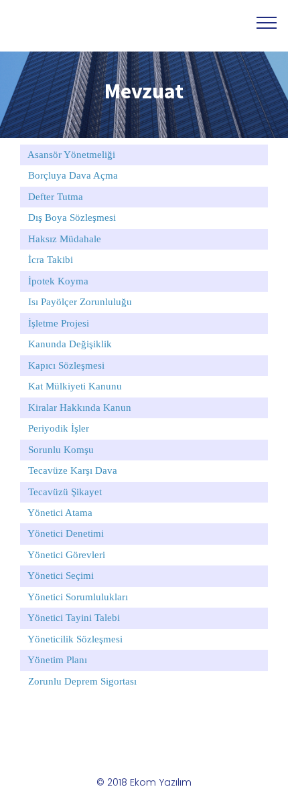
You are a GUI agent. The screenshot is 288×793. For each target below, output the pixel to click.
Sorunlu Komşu (61, 449)
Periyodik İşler (58, 428)
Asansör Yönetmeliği (71, 154)
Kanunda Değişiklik (70, 344)
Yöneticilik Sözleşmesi (75, 639)
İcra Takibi (50, 259)
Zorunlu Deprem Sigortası (82, 681)
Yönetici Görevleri (66, 554)
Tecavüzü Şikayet (65, 492)
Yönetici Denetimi (65, 533)
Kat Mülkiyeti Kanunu (75, 386)
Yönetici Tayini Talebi (73, 617)
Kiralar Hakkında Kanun (79, 407)
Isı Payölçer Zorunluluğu (80, 301)
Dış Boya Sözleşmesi (72, 217)
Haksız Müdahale (64, 239)
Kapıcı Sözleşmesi (66, 365)
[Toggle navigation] (267, 22)
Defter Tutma (55, 196)
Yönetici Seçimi (60, 575)
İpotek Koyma (58, 281)
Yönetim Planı (57, 659)
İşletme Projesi (58, 323)
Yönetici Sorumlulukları (77, 597)
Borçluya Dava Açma (73, 175)
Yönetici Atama (59, 512)
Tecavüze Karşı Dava (72, 470)
